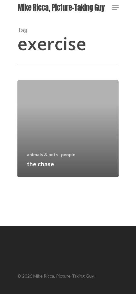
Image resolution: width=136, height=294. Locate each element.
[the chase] (68, 128)
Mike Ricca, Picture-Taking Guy (60, 7)
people (68, 154)
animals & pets (42, 154)
